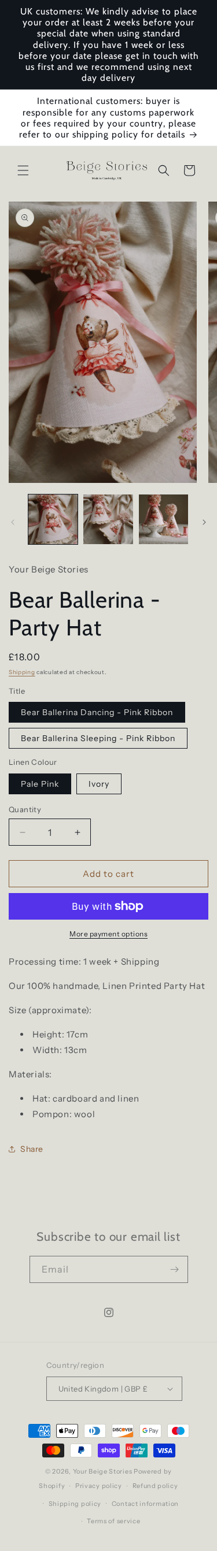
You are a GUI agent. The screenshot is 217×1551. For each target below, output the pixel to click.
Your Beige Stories (103, 1471)
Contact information (145, 1504)
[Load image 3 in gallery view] (163, 519)
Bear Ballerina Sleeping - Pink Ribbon (98, 738)
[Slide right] (204, 522)
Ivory (99, 784)
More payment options (108, 933)
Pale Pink (40, 784)
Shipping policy (75, 1504)
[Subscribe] (174, 1269)
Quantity (25, 809)
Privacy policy (98, 1486)
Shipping (22, 672)
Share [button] (31, 1149)
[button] (23, 170)
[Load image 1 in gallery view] (53, 519)
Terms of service (113, 1521)
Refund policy (155, 1486)
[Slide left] (12, 522)
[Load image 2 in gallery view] (108, 519)
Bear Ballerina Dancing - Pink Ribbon (97, 712)
